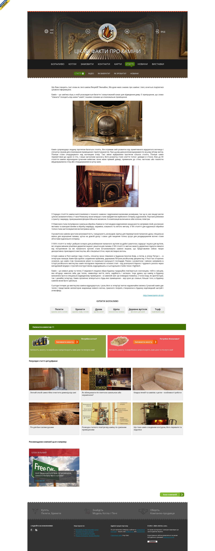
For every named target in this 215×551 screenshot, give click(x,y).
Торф (158, 309)
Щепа (116, 309)
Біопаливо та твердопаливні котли (87, 530)
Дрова (98, 309)
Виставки (158, 64)
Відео (91, 73)
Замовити (87, 64)
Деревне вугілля (138, 309)
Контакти (104, 64)
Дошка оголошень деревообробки (87, 536)
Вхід (163, 31)
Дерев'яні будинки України (85, 532)
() (43, 327)
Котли (72, 64)
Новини (143, 64)
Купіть (51, 511)
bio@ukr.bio (130, 532)
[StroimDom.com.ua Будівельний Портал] (152, 542)
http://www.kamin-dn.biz (153, 295)
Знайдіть (105, 511)
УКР (52, 30)
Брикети (80, 309)
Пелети (59, 309)
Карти (118, 64)
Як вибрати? (104, 73)
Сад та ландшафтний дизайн (85, 534)
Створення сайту (116, 535)
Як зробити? (120, 73)
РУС (52, 33)
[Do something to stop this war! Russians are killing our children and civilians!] (5, 5)
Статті (130, 64)
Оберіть (162, 511)
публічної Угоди (168, 537)
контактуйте (141, 532)
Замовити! (39, 480)
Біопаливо (57, 64)
